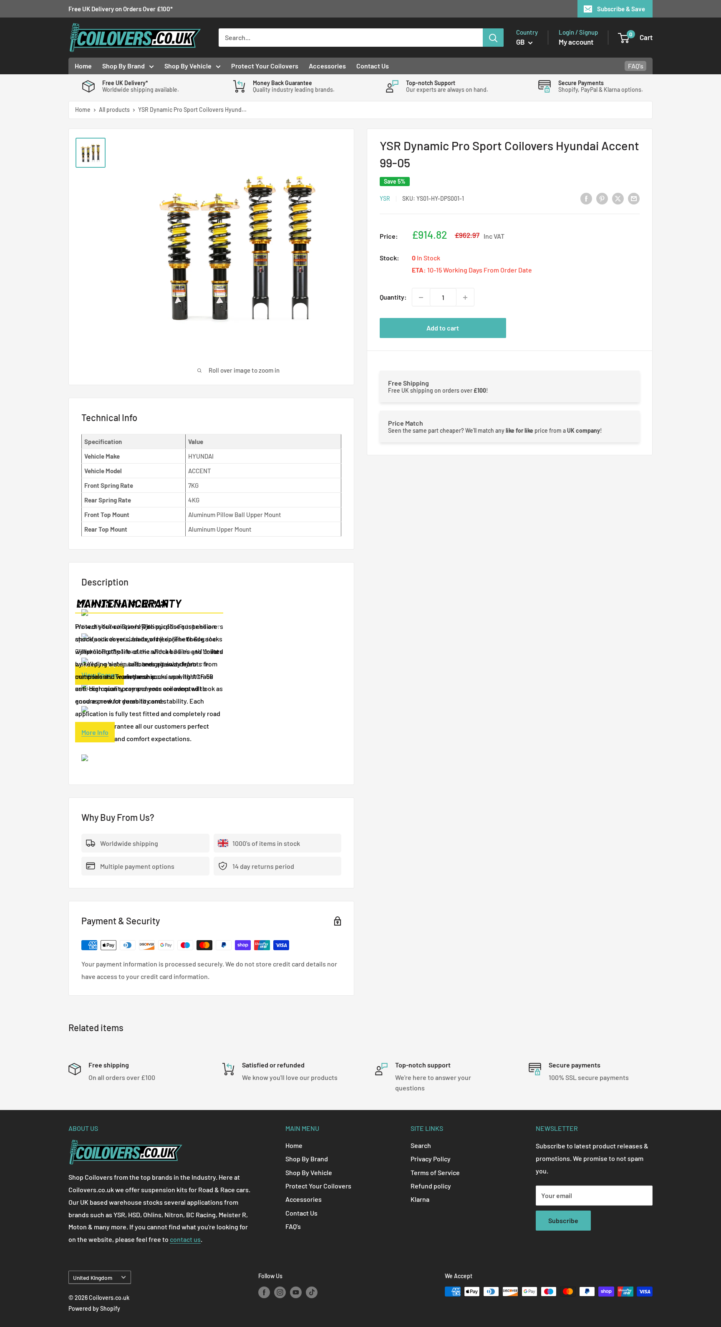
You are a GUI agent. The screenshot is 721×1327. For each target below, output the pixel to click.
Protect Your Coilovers (264, 66)
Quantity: (393, 297)
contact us (185, 1239)
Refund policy (431, 1186)
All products (114, 109)
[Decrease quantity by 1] (421, 297)
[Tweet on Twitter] (618, 198)
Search (421, 1145)
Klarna (420, 1199)
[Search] (493, 37)
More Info (94, 732)
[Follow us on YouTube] (296, 1292)
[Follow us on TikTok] (312, 1292)
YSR (385, 198)
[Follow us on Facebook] (264, 1292)
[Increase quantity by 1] (465, 297)
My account (576, 42)
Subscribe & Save (621, 9)
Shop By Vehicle (188, 66)
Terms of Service (435, 1172)
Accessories (327, 66)
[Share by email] (634, 198)
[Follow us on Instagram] (280, 1292)
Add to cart (442, 328)
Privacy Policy (431, 1159)
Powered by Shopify (94, 1308)
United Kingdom (92, 1277)
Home (83, 66)
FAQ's (635, 66)
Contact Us (372, 66)
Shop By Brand (123, 66)
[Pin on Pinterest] (602, 198)
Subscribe (563, 1220)
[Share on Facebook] (586, 198)
